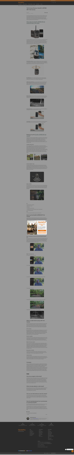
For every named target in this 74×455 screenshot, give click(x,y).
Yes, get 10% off (42, 230)
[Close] (46, 221)
